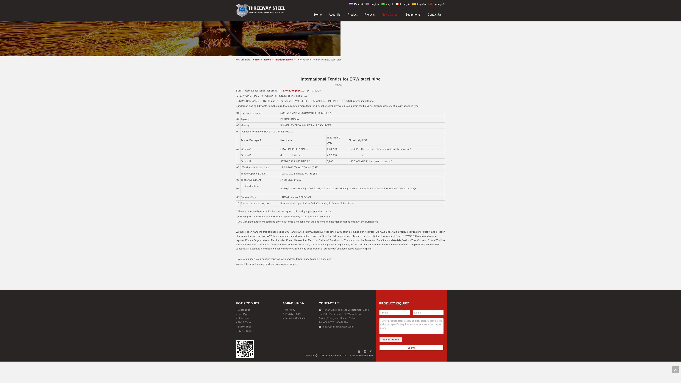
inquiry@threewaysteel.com (338, 326)
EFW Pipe (243, 318)
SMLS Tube (244, 322)
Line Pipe (243, 314)
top (675, 369)
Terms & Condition (295, 318)
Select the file (390, 339)
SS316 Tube (244, 330)
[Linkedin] (365, 351)
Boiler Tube (244, 309)
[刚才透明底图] (261, 10)
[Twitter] (371, 351)
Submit (411, 347)
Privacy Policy (292, 313)
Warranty (290, 309)
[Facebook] (359, 351)
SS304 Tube (244, 326)
